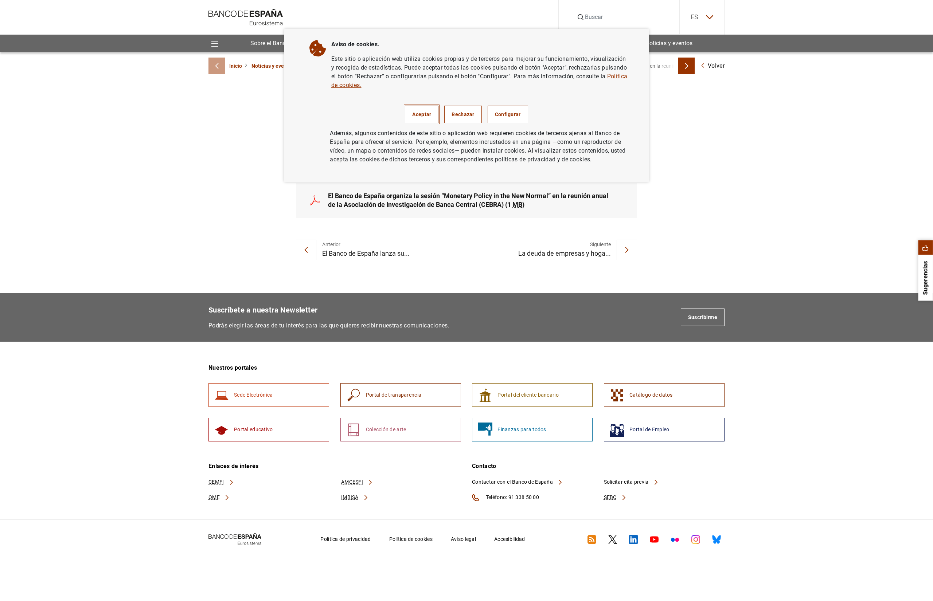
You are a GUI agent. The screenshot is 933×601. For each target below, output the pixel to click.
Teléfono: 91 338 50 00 (512, 497)
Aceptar (421, 114)
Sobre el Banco (269, 43)
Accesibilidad (509, 539)
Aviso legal (463, 539)
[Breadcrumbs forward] (686, 66)
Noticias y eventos (668, 43)
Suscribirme (702, 317)
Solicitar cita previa (627, 482)
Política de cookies (411, 539)
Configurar (508, 114)
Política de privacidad (345, 539)
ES (695, 17)
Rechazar (463, 114)
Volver (716, 65)
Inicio (235, 66)
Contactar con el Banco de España (513, 482)
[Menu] (214, 43)
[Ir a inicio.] (245, 16)
